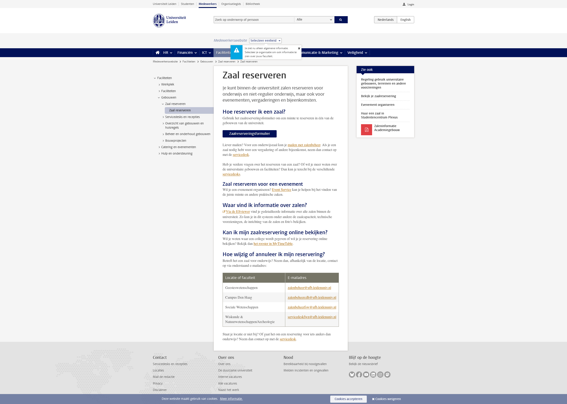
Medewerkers (208, 4)
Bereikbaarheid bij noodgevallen (305, 364)
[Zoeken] (341, 19)
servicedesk (241, 154)
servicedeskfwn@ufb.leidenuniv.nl (312, 316)
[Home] (157, 52)
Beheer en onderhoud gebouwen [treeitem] (187, 134)
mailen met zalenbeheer (304, 144)
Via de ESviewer (238, 211)
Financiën (185, 52)
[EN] (405, 19)
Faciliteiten (225, 52)
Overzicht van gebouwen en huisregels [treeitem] (184, 125)
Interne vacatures (230, 377)
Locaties (158, 370)
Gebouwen (206, 61)
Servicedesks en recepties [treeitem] (182, 117)
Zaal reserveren (226, 61)
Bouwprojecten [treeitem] (175, 141)
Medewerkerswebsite (165, 61)
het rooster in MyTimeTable (273, 243)
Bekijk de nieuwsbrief (363, 364)
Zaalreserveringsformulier (249, 133)
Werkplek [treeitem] (167, 84)
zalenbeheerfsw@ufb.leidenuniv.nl (312, 307)
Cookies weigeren (388, 399)
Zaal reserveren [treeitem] (175, 104)
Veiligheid (355, 52)
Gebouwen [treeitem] (168, 97)
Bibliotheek (253, 4)
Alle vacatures (227, 383)
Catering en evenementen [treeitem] (178, 147)
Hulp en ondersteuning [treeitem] (176, 153)
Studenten (187, 4)
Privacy (158, 383)
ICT (204, 52)
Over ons (224, 364)
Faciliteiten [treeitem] (164, 78)
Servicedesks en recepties (170, 364)
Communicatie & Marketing (316, 52)
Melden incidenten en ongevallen (306, 370)
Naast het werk (228, 390)
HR (165, 52)
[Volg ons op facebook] (359, 374)
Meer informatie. (231, 399)
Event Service (281, 189)
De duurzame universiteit (235, 370)
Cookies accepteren (348, 399)
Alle (299, 19)
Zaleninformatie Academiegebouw (387, 128)
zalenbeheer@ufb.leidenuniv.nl (309, 287)
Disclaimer (160, 390)
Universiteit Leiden (164, 4)
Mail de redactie (164, 377)
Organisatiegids (231, 4)
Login (411, 4)
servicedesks (231, 174)
